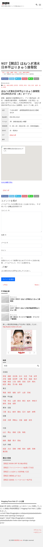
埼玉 (9, 401)
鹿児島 (5, 451)
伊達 (4, 376)
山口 (4, 432)
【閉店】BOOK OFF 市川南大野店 (15, 463)
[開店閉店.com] (11, 3)
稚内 (33, 381)
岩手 (19, 392)
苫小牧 (15, 384)
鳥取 (24, 432)
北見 (25, 376)
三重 (4, 412)
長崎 (33, 449)
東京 (24, 401)
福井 (28, 412)
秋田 (9, 392)
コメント (5, 210)
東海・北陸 (27, 85)
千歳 (30, 376)
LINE (31, 78)
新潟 (19, 401)
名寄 (35, 376)
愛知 (19, 412)
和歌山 (15, 420)
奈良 (30, 420)
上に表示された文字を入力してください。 (16, 271)
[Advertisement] (21, 34)
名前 (3, 235)
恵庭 (30, 379)
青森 (4, 392)
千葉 (4, 401)
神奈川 (34, 401)
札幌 (4, 381)
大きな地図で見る (6, 182)
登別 (24, 381)
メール (4, 242)
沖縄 (19, 449)
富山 (9, 412)
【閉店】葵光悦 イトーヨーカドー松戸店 (17, 480)
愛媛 (9, 440)
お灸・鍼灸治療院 (8, 85)
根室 (9, 381)
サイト (3, 250)
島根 (14, 432)
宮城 (28, 392)
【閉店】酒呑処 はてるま (12, 476)
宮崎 (14, 449)
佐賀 (4, 449)
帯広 (25, 379)
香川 (14, 440)
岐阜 (14, 412)
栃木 (28, 401)
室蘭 (9, 379)
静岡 (4, 87)
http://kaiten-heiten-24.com (12, 327)
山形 (24, 392)
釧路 (20, 384)
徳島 (4, 440)
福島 (14, 392)
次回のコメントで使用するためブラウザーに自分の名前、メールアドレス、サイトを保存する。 (20, 262)
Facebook (5, 78)
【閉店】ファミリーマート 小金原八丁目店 (18, 467)
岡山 (9, 432)
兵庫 (9, 420)
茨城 (9, 403)
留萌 (19, 381)
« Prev (5, 285)
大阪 (20, 420)
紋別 (4, 384)
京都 (4, 420)
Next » (37, 285)
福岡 (28, 449)
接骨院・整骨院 (18, 85)
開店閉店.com (18, 540)
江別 (14, 381)
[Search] (38, 366)
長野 (14, 403)
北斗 (20, 376)
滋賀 (25, 420)
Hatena (18, 78)
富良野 (15, 379)
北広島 (15, 376)
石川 (24, 412)
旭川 (35, 379)
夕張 (4, 379)
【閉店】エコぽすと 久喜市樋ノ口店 (16, 472)
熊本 (24, 449)
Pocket (25, 78)
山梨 (14, 401)
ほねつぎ (13, 135)
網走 (9, 384)
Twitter (12, 78)
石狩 (28, 381)
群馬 (4, 403)
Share (36, 78)
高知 (19, 440)
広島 (19, 432)
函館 (9, 376)
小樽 (20, 379)
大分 (9, 449)
